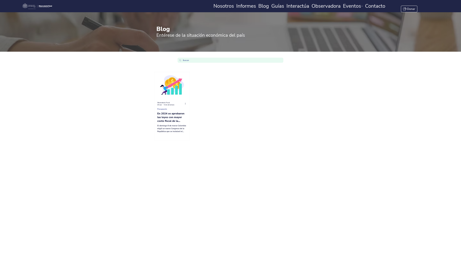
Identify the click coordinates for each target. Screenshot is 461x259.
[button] (375, 6)
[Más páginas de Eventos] (362, 6)
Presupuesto (162, 109)
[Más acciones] (186, 103)
